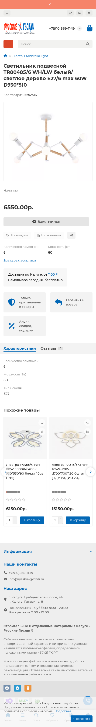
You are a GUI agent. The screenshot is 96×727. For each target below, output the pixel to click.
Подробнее (63, 711)
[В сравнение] (41, 431)
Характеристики (19, 348)
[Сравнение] (79, 13)
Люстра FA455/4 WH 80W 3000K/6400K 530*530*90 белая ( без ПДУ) (24, 471)
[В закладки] (41, 422)
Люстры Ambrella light (30, 56)
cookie (45, 661)
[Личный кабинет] (89, 13)
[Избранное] (70, 13)
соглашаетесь (77, 670)
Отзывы (51, 348)
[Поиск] (87, 44)
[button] (5, 471)
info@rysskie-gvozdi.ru (26, 579)
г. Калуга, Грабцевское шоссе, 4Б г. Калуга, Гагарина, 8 (36, 599)
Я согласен (81, 719)
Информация (17, 551)
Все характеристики (19, 260)
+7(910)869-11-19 (62, 28)
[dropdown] (6, 13)
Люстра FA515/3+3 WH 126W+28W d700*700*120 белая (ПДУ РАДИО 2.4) (70, 471)
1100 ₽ (53, 274)
